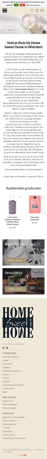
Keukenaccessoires (11, 371)
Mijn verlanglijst (9, 408)
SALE (5, 392)
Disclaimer (7, 431)
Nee (22, 5)
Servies (6, 378)
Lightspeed (7, 452)
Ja (16, 5)
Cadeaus (7, 367)
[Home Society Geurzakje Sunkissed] (35, 204)
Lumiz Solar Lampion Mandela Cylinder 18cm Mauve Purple (12, 220)
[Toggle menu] (41, 10)
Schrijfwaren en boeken (13, 385)
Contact (6, 427)
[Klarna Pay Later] (24, 455)
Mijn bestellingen (10, 404)
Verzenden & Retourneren (14, 438)
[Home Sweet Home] (5, 10)
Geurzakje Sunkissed (34, 218)
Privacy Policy (9, 434)
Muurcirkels (8, 364)
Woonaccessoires (11, 357)
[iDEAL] (21, 455)
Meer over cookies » (33, 5)
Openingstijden (10, 424)
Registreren (8, 401)
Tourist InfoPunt (10, 420)
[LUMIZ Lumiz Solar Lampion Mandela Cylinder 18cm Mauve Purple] (12, 204)
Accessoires (8, 388)
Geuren (6, 374)
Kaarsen (6, 381)
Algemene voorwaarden (14, 417)
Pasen (5, 360)
